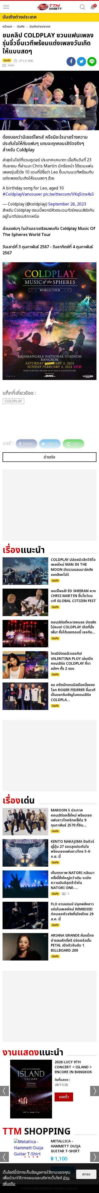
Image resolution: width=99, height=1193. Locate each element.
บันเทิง (21, 26)
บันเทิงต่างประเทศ (39, 26)
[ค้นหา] (82, 7)
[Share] (71, 61)
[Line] (91, 61)
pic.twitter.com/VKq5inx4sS (68, 194)
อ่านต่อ (49, 457)
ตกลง (86, 1174)
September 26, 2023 (67, 204)
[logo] (49, 6)
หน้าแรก (7, 26)
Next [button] (94, 1091)
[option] (49, 1089)
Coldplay (13, 401)
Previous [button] (4, 1091)
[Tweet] (81, 61)
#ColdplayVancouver (22, 194)
